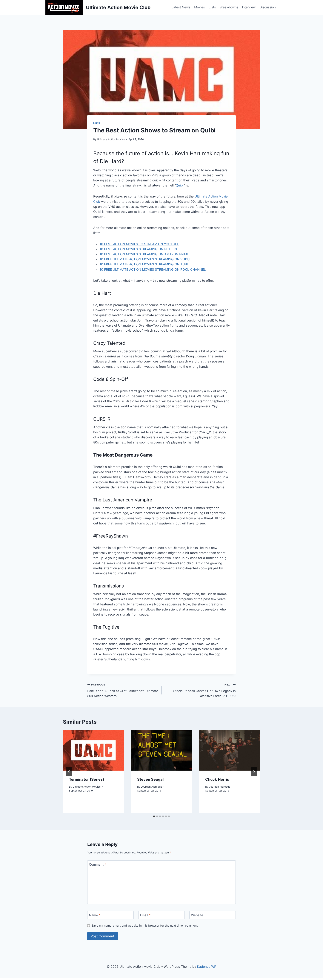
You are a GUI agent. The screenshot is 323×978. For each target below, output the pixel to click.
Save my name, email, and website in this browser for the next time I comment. (145, 925)
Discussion (268, 7)
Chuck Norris (217, 779)
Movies (199, 7)
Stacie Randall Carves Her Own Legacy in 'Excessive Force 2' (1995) (204, 690)
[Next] (254, 771)
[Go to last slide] (69, 771)
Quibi (180, 185)
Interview (249, 7)
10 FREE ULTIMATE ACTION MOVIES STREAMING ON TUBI (144, 264)
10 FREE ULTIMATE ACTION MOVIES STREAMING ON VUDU (145, 259)
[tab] (154, 816)
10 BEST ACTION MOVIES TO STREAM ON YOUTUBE (139, 244)
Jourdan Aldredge (151, 786)
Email (145, 915)
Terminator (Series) (86, 779)
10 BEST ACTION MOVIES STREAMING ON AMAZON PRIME (144, 254)
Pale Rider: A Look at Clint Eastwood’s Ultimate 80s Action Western (122, 690)
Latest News (180, 7)
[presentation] (93, 750)
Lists (212, 7)
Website (197, 915)
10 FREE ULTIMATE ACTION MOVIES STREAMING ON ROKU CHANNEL (153, 269)
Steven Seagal (150, 779)
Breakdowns (229, 7)
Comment (97, 864)
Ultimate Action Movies (111, 139)
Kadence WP (206, 966)
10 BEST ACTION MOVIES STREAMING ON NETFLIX (138, 249)
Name (95, 915)
